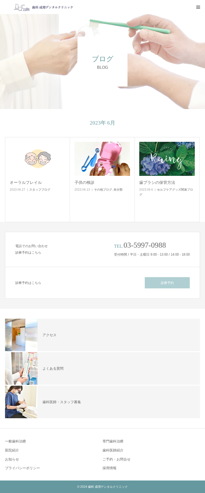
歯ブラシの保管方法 (157, 182)
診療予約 (167, 283)
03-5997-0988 (145, 245)
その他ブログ (103, 189)
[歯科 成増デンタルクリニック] (39, 7)
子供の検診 (84, 182)
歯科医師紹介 (113, 450)
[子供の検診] (102, 159)
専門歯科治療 (113, 441)
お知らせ (12, 459)
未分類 (118, 189)
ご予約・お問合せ (116, 459)
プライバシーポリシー (22, 468)
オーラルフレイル (26, 182)
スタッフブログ (39, 189)
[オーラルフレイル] (37, 159)
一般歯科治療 (15, 441)
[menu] (198, 7)
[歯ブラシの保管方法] (167, 159)
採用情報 (109, 468)
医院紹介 (12, 450)
